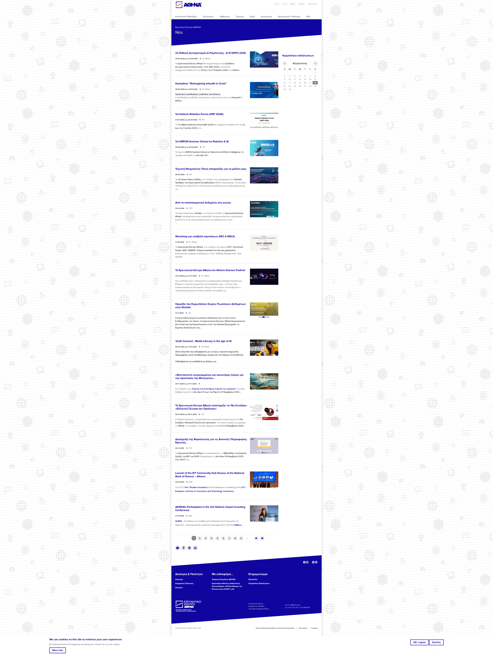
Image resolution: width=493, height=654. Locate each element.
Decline (436, 642)
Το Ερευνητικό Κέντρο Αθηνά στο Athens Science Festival (210, 270)
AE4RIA (178, 521)
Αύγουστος (300, 63)
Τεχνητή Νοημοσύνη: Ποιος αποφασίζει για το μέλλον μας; (210, 168)
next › (256, 538)
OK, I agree (419, 642)
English (292, 4)
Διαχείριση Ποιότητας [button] (184, 583)
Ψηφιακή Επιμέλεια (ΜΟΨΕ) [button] (223, 579)
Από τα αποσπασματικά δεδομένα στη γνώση (203, 202)
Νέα (179, 32)
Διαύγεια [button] (179, 587)
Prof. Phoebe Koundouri (196, 487)
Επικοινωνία (313, 4)
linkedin (278, 4)
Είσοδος (302, 4)
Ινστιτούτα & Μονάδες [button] (186, 16)
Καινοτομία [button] (266, 16)
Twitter (189, 548)
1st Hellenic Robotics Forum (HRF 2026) (199, 114)
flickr (283, 4)
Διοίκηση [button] (179, 579)
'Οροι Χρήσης (302, 628)
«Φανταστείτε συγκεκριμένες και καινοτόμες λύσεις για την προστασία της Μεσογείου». (209, 376)
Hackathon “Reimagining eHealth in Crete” (201, 83)
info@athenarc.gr (295, 605)
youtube (286, 4)
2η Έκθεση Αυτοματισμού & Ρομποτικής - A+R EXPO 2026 (210, 53)
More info (57, 650)
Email (177, 548)
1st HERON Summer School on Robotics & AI (202, 141)
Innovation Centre (188, 5)
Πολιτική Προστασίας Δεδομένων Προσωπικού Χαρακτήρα (275, 628)
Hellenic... (238, 524)
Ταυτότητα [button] (208, 16)
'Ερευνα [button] (240, 16)
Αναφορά (314, 628)
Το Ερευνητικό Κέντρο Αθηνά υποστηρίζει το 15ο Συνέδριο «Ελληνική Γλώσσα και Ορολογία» (211, 407)
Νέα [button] (308, 16)
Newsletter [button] (253, 579)
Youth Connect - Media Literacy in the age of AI (203, 341)
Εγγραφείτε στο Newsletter (256, 606)
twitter (281, 4)
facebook (275, 4)
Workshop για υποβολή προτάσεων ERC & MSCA (205, 236)
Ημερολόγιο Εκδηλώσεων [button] (259, 583)
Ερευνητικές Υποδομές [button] (289, 16)
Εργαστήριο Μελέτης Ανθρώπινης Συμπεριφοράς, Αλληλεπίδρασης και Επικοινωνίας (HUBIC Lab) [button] (227, 586)
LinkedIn (195, 548)
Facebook (183, 548)
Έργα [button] (252, 16)
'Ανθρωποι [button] (225, 16)
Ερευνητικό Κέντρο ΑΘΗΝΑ (188, 27)
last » (262, 538)
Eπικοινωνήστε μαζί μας (255, 604)
